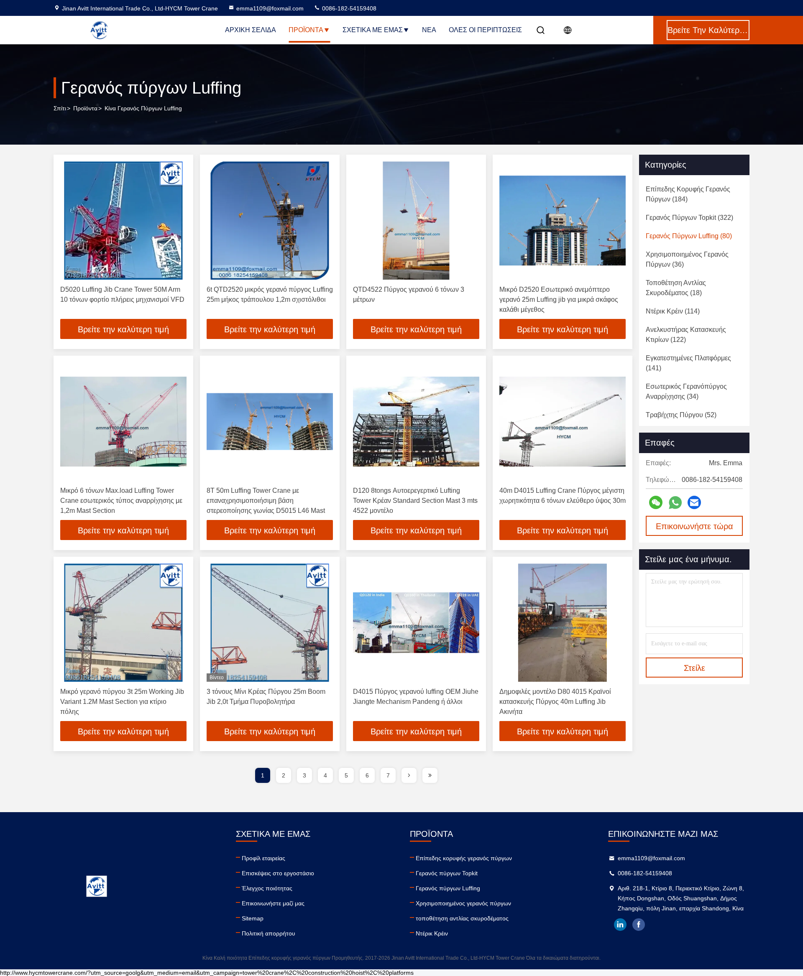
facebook (638, 924)
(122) (686, 334)
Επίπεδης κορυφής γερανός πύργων (464, 858)
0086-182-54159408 (348, 8)
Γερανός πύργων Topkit (447, 873)
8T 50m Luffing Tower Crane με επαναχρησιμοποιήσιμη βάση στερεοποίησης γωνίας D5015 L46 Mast (266, 500)
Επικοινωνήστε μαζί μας (273, 903)
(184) (688, 194)
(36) (687, 259)
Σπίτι (60, 108)
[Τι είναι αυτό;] (675, 502)
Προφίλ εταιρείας (263, 858)
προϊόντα (85, 108)
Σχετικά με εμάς (373, 29)
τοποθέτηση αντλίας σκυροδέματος (462, 918)
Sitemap (252, 918)
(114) (673, 311)
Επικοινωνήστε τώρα (694, 526)
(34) (686, 391)
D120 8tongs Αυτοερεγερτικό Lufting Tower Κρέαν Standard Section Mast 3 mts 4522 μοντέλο (415, 500)
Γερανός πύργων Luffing (448, 888)
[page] (409, 775)
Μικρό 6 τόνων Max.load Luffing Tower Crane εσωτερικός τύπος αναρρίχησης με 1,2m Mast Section (121, 500)
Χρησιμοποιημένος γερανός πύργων (463, 903)
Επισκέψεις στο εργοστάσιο (278, 873)
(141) (688, 363)
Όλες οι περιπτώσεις (485, 29)
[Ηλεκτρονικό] (694, 502)
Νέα (429, 29)
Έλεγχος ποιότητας (267, 888)
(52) (681, 414)
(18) (676, 287)
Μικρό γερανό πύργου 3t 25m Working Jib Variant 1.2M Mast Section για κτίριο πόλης (122, 701)
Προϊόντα (306, 29)
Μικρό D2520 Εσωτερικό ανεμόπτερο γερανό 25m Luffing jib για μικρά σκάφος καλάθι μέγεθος (558, 299)
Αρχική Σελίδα (250, 29)
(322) (689, 217)
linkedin (620, 924)
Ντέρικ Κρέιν (432, 933)
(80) (689, 236)
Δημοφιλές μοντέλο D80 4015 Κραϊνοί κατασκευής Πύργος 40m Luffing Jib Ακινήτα (555, 701)
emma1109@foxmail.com (270, 8)
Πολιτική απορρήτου (268, 933)
